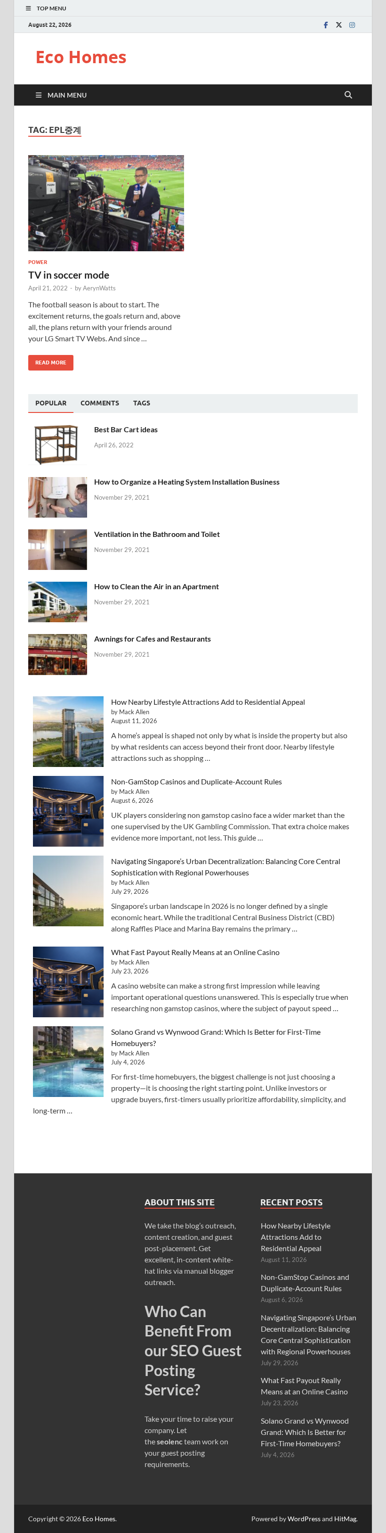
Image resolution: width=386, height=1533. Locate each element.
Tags (141, 403)
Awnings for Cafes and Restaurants (152, 638)
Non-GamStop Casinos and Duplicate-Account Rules (196, 781)
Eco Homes (81, 56)
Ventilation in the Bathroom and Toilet (157, 533)
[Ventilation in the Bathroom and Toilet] (57, 534)
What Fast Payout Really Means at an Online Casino (195, 952)
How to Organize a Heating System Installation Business (187, 481)
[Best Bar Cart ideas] (57, 430)
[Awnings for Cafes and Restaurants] (57, 639)
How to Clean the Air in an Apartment (156, 586)
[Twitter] (339, 24)
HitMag (345, 1519)
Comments (99, 403)
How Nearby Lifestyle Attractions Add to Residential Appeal (208, 701)
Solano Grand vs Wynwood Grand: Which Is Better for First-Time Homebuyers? (305, 1432)
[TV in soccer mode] (106, 203)
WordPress (304, 1519)
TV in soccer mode (68, 274)
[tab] (50, 403)
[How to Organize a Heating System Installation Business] (57, 482)
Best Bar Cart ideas (126, 429)
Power (37, 262)
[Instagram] (352, 24)
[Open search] (348, 95)
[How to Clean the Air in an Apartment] (57, 587)
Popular (50, 403)
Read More (47, 360)
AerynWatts (99, 288)
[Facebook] (325, 24)
